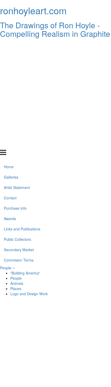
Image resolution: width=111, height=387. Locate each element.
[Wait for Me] (28, 343)
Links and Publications (22, 113)
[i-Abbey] (28, 368)
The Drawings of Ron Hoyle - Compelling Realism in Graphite (55, 29)
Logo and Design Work (29, 293)
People (6, 267)
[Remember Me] (82, 330)
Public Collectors (17, 123)
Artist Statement (17, 71)
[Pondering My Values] (82, 318)
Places (15, 288)
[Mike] (28, 330)
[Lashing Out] (82, 355)
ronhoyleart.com (33, 10)
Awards (10, 102)
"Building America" (25, 273)
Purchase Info (15, 92)
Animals (16, 283)
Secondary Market (19, 133)
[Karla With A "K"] (28, 355)
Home (9, 50)
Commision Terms (19, 143)
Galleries (11, 61)
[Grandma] (82, 343)
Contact (10, 82)
